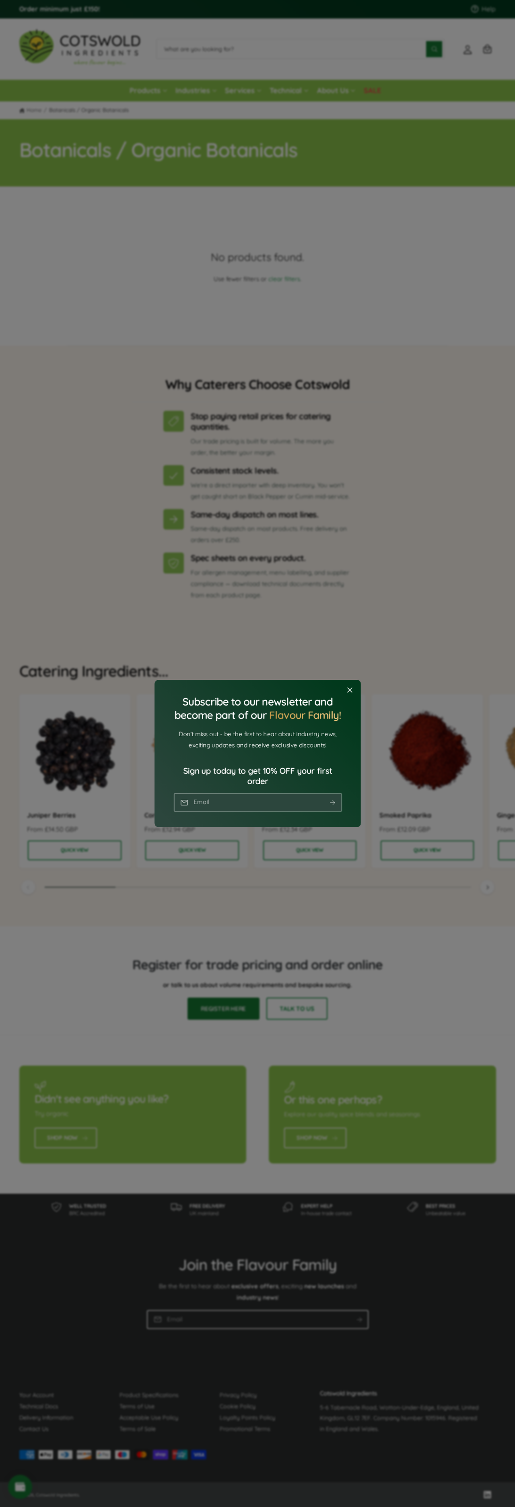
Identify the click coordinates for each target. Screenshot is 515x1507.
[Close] (349, 690)
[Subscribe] (332, 802)
